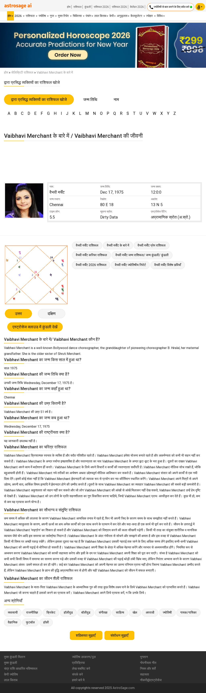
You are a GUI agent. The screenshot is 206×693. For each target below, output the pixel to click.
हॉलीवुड (68, 612)
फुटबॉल (30, 622)
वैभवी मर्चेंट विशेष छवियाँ (167, 265)
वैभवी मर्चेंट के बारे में (118, 245)
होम (68, 6)
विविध (160, 16)
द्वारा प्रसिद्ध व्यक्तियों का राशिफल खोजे (39, 99)
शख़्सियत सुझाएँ (86, 635)
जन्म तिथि (90, 99)
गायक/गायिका (188, 612)
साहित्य (120, 612)
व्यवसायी (13, 612)
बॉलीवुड (85, 612)
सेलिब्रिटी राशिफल (22, 72)
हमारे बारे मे (78, 680)
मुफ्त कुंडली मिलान (14, 657)
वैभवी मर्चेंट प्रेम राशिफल (152, 245)
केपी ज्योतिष (11, 674)
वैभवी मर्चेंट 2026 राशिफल (91, 265)
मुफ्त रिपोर (64, 16)
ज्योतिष (43, 16)
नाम (116, 99)
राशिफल (77, 6)
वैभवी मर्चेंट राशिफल (87, 245)
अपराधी (150, 612)
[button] (15, 45)
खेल (135, 612)
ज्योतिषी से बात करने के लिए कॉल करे (169, 7)
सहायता (144, 674)
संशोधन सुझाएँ (119, 635)
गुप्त (52, 16)
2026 (18, 16)
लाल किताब (100, 16)
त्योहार (150, 16)
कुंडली (87, 6)
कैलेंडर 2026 (137, 6)
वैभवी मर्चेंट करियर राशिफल (91, 255)
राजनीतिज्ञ (32, 612)
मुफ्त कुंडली (10, 663)
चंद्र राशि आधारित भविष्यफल (20, 668)
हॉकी (46, 622)
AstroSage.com (124, 688)
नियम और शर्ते (148, 668)
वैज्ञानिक (13, 622)
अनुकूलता (122, 16)
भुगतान (144, 657)
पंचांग (88, 16)
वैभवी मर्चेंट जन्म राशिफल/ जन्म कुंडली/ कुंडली (142, 255)
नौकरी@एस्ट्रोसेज (151, 680)
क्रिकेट (50, 612)
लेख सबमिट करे (81, 668)
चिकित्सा (77, 16)
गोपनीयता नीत (148, 663)
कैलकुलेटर (137, 16)
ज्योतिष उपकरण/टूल (84, 657)
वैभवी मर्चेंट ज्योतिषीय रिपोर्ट (130, 265)
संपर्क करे (77, 674)
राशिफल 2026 (101, 6)
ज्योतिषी (167, 612)
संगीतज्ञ (103, 612)
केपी (111, 16)
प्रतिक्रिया (78, 663)
